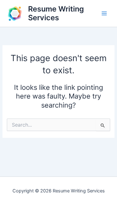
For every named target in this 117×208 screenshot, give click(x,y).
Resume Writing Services (56, 13)
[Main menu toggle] (104, 13)
